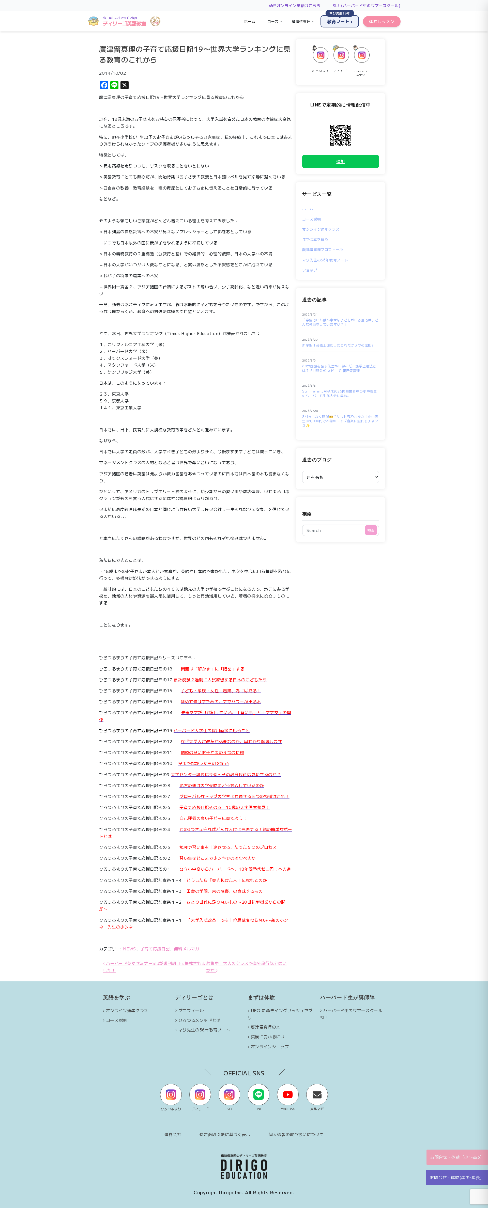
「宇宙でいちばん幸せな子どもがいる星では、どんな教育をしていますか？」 (340, 322)
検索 (307, 513)
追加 (340, 161)
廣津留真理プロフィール (322, 249)
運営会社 (172, 1134)
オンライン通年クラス (320, 229)
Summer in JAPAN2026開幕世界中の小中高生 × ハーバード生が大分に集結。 (339, 393)
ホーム (249, 21)
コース (273, 21)
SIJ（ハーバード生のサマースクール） (368, 5)
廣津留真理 (301, 21)
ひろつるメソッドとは (199, 1020)
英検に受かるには (268, 1036)
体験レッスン (381, 21)
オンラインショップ (270, 1046)
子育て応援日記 (155, 949)
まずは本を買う (315, 239)
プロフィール (191, 1010)
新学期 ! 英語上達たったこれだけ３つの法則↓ (338, 345)
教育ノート (339, 19)
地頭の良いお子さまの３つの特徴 (212, 752)
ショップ (309, 270)
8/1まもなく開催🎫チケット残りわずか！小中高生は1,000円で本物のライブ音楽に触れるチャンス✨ (340, 421)
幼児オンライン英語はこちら (295, 5)
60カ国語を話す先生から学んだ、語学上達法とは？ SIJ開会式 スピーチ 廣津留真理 (339, 368)
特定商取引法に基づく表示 (225, 1134)
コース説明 (311, 219)
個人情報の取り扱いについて (296, 1134)
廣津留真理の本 (265, 1027)
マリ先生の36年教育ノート (325, 259)
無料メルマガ (187, 949)
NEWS (129, 949)
